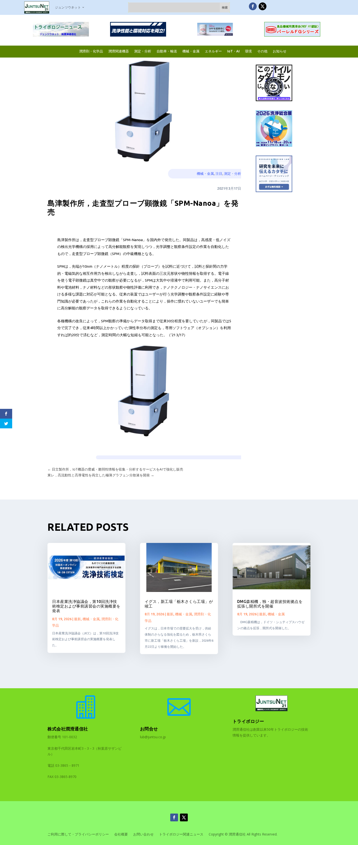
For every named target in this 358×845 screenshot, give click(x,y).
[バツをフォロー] (262, 6)
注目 (219, 174)
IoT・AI (233, 51)
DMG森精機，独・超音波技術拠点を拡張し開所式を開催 (270, 603)
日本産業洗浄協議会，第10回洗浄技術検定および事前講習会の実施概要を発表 (86, 606)
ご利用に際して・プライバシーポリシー (78, 834)
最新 (77, 619)
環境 (248, 51)
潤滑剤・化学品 (91, 51)
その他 (262, 51)
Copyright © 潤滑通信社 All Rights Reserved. (243, 834)
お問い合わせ (143, 834)
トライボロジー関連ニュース (181, 834)
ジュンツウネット (68, 7)
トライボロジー (248, 721)
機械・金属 (190, 51)
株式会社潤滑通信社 (67, 729)
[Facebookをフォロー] (253, 6)
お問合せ (149, 729)
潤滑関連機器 (118, 51)
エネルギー (213, 51)
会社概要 (121, 834)
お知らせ (279, 51)
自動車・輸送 (167, 51)
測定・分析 (142, 51)
